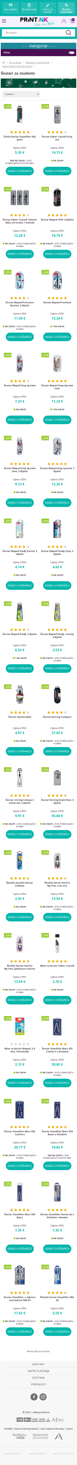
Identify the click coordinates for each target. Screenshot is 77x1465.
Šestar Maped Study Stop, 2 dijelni (57, 553)
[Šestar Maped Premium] (57, 280)
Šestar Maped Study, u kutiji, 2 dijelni (57, 636)
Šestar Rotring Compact (57, 717)
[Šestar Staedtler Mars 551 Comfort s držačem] (57, 1026)
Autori (69, 1428)
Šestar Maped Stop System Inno (57, 387)
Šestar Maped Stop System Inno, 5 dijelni (20, 470)
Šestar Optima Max (19, 717)
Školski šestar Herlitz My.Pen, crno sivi (57, 884)
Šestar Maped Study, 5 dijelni (20, 634)
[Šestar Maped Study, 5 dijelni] (19, 612)
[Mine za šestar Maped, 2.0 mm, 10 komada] (19, 1026)
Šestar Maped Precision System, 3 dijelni (20, 304)
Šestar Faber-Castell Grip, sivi (57, 138)
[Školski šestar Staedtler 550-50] (57, 1275)
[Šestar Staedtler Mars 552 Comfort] (19, 1109)
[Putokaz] (4, 62)
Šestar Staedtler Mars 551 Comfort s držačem (57, 1050)
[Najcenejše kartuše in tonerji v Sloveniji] (34, 19)
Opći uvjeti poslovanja (52, 1428)
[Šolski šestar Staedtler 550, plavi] (19, 114)
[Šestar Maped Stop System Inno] (57, 363)
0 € (71, 20)
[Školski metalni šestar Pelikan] (19, 860)
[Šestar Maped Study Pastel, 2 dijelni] (19, 529)
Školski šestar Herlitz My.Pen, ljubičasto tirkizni (19, 967)
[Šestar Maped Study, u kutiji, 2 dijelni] (57, 612)
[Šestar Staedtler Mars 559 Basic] (19, 1192)
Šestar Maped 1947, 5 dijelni (57, 219)
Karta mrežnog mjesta (26, 1428)
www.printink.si (12, 1453)
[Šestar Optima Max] (19, 695)
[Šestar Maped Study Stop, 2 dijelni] (57, 529)
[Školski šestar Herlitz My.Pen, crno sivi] (57, 860)
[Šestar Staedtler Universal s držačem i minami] (57, 1192)
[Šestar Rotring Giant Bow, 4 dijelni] (57, 777)
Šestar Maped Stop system (20, 385)
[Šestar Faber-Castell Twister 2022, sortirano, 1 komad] (19, 197)
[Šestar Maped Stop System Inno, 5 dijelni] (19, 446)
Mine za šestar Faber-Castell (57, 965)
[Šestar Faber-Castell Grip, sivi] (57, 114)
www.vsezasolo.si (63, 1453)
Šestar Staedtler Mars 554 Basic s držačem (57, 1133)
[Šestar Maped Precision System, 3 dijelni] (19, 280)
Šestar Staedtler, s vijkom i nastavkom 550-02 (20, 1299)
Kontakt (8, 1428)
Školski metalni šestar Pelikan (19, 884)
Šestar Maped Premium (57, 302)
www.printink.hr (38, 1453)
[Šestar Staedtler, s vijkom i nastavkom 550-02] (19, 1275)
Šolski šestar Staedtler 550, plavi (20, 138)
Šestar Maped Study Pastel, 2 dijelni (20, 553)
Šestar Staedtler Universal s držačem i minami (57, 1216)
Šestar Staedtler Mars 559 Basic (19, 1216)
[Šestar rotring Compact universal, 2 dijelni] (19, 777)
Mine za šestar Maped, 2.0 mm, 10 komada (19, 1050)
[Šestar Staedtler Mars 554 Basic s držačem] (57, 1109)
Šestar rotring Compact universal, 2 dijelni (20, 802)
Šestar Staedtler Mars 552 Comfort (19, 1133)
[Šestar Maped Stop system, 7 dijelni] (57, 446)
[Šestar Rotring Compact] (57, 695)
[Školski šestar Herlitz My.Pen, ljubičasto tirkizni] (19, 943)
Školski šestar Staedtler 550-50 (57, 1299)
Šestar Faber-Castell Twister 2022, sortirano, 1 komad (20, 221)
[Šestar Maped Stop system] (19, 363)
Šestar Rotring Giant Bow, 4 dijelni (57, 802)
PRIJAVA (64, 22)
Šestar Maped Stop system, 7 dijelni (57, 470)
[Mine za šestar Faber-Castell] (57, 943)
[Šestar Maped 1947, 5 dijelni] (57, 197)
